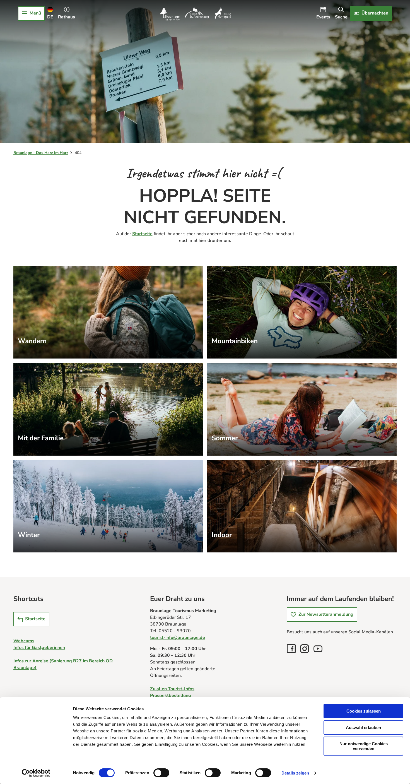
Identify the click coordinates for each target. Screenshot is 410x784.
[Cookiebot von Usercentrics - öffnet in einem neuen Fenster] (36, 773)
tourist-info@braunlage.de (177, 637)
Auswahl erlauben (363, 727)
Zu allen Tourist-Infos (172, 689)
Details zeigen (295, 773)
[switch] (161, 772)
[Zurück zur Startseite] (195, 13)
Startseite (142, 234)
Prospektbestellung (170, 695)
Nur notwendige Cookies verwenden (363, 746)
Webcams (23, 641)
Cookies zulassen (363, 711)
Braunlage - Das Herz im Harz (40, 152)
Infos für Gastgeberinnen (39, 647)
